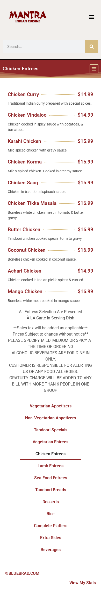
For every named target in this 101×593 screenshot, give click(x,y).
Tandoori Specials (50, 429)
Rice (51, 513)
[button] (92, 16)
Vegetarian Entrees (50, 441)
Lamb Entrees (50, 465)
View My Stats (82, 582)
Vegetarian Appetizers (50, 405)
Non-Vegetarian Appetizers (50, 417)
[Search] (91, 46)
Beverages (51, 549)
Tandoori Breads (50, 489)
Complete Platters (50, 525)
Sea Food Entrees (50, 477)
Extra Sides (50, 537)
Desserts (50, 501)
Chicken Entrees (50, 453)
